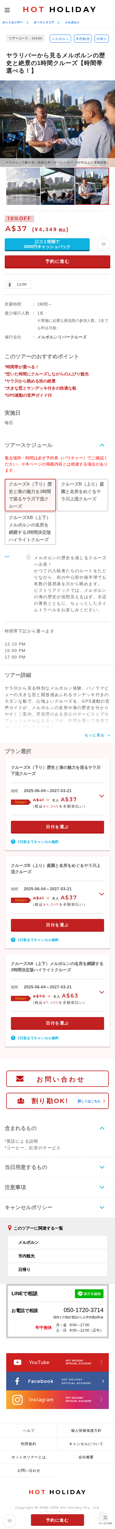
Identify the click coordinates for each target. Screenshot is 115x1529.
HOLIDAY (60, 9)
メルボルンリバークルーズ (62, 337)
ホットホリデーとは (29, 1457)
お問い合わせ (61, 1079)
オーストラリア (44, 22)
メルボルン (72, 22)
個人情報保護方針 (86, 1431)
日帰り (101, 38)
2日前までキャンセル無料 (38, 842)
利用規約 (28, 1444)
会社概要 (86, 1457)
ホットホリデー (12, 22)
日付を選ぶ (57, 826)
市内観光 (83, 38)
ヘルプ (28, 1431)
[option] (57, 123)
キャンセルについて (86, 1444)
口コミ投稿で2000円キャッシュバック (47, 244)
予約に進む (57, 261)
